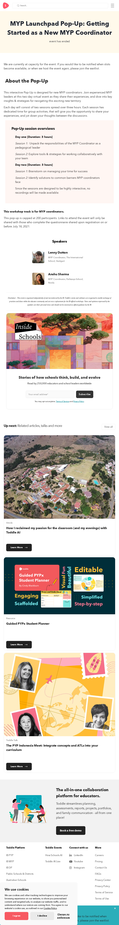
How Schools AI (53, 855)
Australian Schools (16, 880)
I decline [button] (42, 916)
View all (108, 427)
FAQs (98, 874)
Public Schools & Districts (19, 874)
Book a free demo (71, 830)
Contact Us (101, 868)
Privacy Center (103, 880)
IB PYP (9, 855)
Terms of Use (102, 899)
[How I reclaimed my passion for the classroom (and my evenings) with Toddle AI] (59, 477)
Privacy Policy (78, 401)
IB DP (9, 868)
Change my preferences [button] (63, 916)
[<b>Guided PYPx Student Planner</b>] (59, 585)
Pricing (98, 861)
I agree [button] (16, 916)
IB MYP (10, 861)
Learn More (17, 547)
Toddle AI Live (52, 861)
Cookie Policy (50, 908)
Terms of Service (62, 401)
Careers (99, 855)
